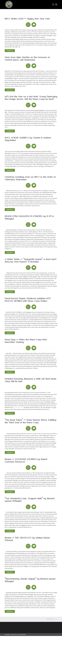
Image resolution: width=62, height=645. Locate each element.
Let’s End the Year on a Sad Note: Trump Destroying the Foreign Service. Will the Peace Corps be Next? (31, 98)
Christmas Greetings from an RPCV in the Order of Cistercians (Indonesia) (30, 178)
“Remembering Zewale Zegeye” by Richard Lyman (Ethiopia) (30, 580)
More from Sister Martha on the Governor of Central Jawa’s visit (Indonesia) (27, 59)
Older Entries (50, 619)
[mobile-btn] (53, 4)
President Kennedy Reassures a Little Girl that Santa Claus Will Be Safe (30, 380)
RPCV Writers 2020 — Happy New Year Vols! (27, 19)
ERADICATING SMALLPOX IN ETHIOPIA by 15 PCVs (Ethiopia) (29, 218)
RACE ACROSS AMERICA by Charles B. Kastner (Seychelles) (28, 139)
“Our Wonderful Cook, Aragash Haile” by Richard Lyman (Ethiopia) (29, 500)
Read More (10, 50)
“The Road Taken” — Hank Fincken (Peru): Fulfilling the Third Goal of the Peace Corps (30, 421)
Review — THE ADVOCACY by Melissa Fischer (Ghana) (27, 539)
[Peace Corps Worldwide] (9, 5)
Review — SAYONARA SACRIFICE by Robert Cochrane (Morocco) (26, 461)
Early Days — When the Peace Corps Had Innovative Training (25, 341)
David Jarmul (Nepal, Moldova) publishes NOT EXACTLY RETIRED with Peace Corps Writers (28, 300)
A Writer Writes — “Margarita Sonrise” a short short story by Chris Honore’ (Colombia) (30, 261)
